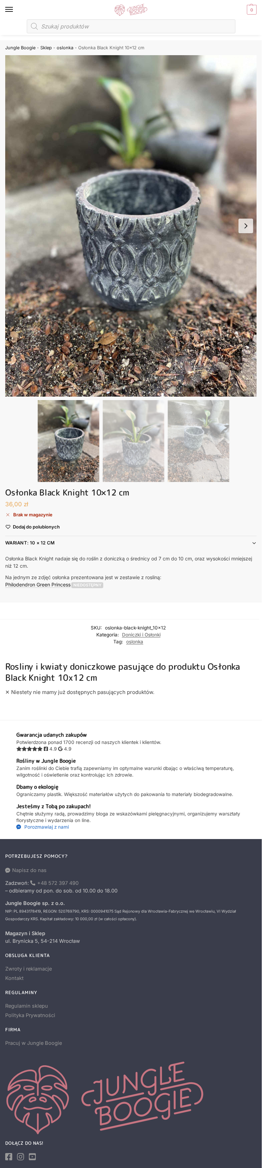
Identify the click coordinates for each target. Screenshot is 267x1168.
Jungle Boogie (20, 47)
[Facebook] (8, 1157)
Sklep (46, 47)
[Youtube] (32, 1157)
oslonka (65, 47)
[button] (251, 10)
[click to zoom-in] (133, 226)
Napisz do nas (29, 870)
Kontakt (14, 978)
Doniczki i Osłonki (141, 634)
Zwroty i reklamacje (28, 969)
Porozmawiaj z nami (46, 827)
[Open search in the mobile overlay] (131, 26)
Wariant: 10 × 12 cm (30, 542)
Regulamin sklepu (26, 1006)
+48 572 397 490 (58, 883)
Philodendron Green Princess (38, 584)
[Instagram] (20, 1157)
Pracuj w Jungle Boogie (33, 1043)
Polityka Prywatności (30, 1015)
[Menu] (15, 10)
